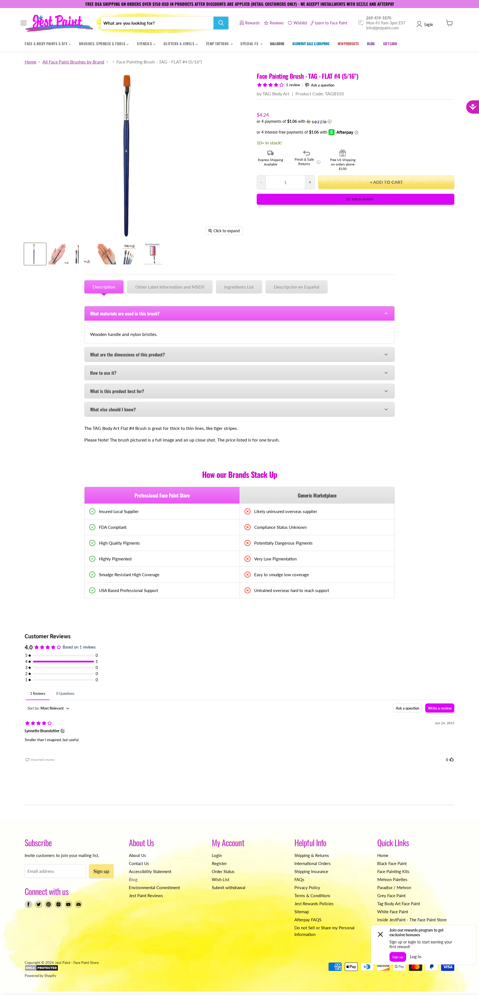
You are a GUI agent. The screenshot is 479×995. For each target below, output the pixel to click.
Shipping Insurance (311, 871)
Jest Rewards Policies (314, 903)
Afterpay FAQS (307, 919)
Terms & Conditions (312, 895)
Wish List (220, 879)
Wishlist (300, 23)
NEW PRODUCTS (348, 43)
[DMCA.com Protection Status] (41, 970)
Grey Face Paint (391, 895)
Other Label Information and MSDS (169, 286)
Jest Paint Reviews (146, 895)
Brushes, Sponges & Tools (103, 43)
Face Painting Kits (393, 871)
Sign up (101, 871)
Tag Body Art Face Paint (398, 903)
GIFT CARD (390, 43)
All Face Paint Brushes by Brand (73, 61)
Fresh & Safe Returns (307, 162)
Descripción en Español (296, 286)
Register (219, 863)
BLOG (370, 43)
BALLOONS (277, 43)
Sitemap (301, 911)
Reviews (277, 23)
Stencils (145, 43)
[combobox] (157, 23)
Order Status (223, 871)
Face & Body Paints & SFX (46, 43)
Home (30, 61)
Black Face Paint (392, 863)
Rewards (252, 23)
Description (104, 286)
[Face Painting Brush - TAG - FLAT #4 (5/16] (105, 254)
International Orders (312, 863)
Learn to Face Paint (331, 23)
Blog (133, 879)
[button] (355, 121)
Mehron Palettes (392, 879)
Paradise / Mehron (394, 887)
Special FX (249, 43)
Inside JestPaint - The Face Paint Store (412, 919)
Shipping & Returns (311, 855)
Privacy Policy (307, 887)
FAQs (299, 879)
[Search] (220, 23)
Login (428, 24)
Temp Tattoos (218, 43)
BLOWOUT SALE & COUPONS (310, 43)
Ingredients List (239, 286)
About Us (137, 855)
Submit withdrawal (228, 887)
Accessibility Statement (150, 871)
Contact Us (139, 863)
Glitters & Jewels (179, 43)
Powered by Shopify (40, 975)
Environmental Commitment (154, 887)
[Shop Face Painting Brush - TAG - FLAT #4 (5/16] (35, 254)
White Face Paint (392, 911)
